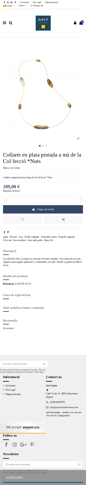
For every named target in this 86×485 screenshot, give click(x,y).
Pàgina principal (51, 2)
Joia (21, 236)
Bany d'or (48, 240)
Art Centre (15, 168)
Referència (8, 283)
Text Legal (37, 2)
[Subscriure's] (44, 364)
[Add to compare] (63, 220)
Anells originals (31, 236)
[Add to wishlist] (22, 220)
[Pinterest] (8, 232)
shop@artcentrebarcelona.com (64, 407)
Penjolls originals (66, 236)
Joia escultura (19, 240)
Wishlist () (38, 6)
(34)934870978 (57, 402)
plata (5, 236)
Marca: (6, 168)
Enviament (25, 2)
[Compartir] (4, 232)
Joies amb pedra (35, 240)
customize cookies (14, 477)
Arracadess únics (49, 236)
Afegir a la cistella (45, 209)
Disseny (13, 236)
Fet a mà (7, 240)
